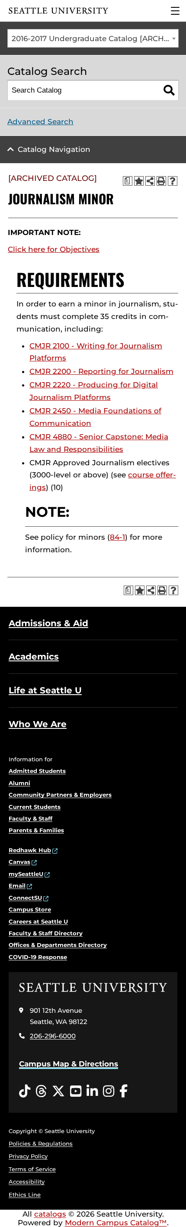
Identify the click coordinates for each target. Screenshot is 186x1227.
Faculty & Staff (30, 818)
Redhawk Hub (30, 850)
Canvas (19, 861)
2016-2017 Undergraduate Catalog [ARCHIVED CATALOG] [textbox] (95, 38)
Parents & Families (36, 830)
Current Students (35, 806)
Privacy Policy (28, 1156)
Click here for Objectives (53, 249)
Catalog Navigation (54, 149)
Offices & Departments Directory (58, 944)
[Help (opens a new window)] (172, 181)
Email (17, 885)
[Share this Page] (150, 181)
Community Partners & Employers (60, 794)
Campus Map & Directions (68, 1064)
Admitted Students (37, 770)
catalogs (50, 1214)
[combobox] (93, 38)
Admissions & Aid (48, 623)
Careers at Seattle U (38, 921)
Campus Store (30, 909)
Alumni (19, 782)
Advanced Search (40, 121)
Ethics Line (25, 1194)
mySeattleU (26, 873)
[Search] (169, 90)
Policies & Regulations (41, 1143)
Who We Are (38, 724)
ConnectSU (25, 897)
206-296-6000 (53, 1036)
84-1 (117, 537)
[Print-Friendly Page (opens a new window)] (161, 181)
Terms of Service (32, 1169)
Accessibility (27, 1181)
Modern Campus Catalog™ (116, 1222)
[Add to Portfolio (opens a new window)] (139, 181)
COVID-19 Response (38, 956)
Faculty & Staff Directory (46, 933)
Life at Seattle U (45, 690)
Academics (34, 656)
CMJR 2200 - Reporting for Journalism (101, 371)
